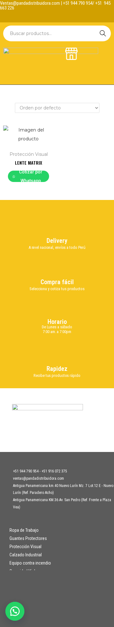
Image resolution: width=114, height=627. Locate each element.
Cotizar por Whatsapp (30, 176)
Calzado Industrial (26, 554)
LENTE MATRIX (28, 162)
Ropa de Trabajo (24, 530)
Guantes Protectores (28, 538)
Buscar (103, 33)
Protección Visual (29, 154)
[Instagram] (63, 16)
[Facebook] (51, 16)
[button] (15, 611)
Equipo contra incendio (30, 562)
